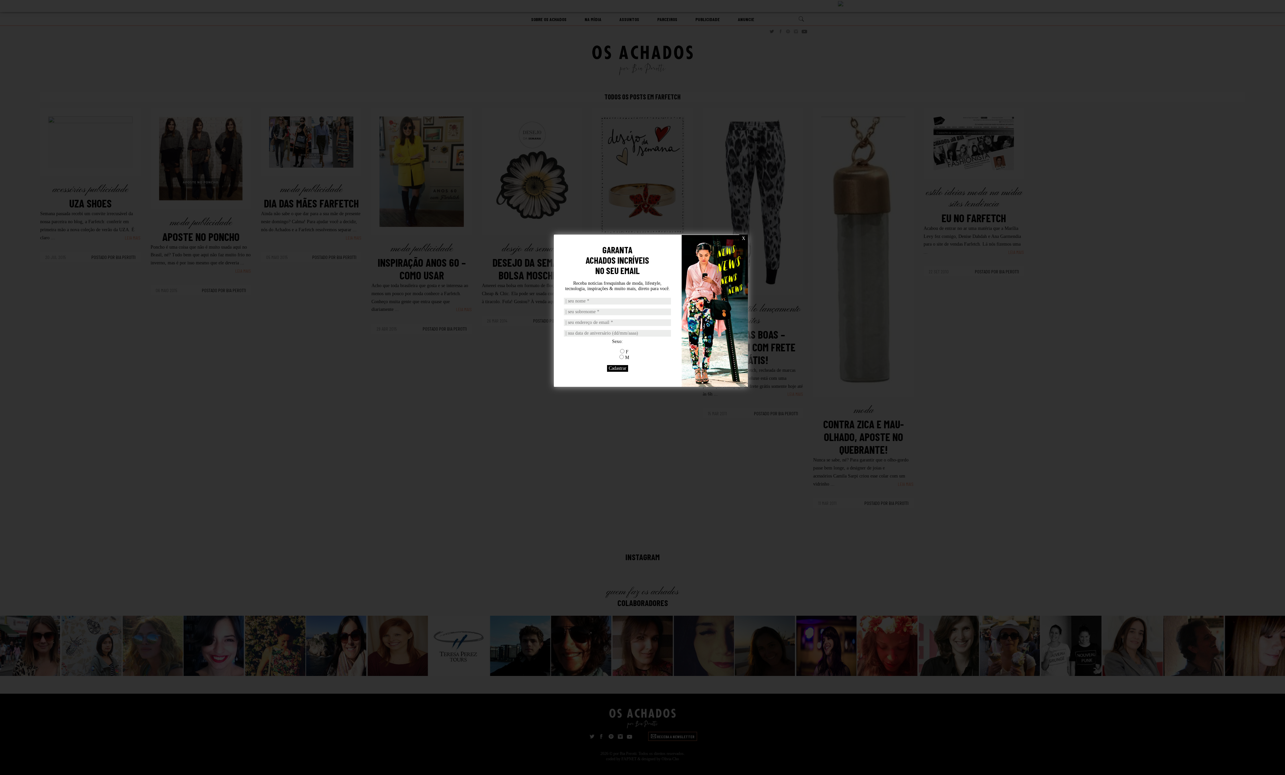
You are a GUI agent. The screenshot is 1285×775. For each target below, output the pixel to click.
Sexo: (617, 341)
